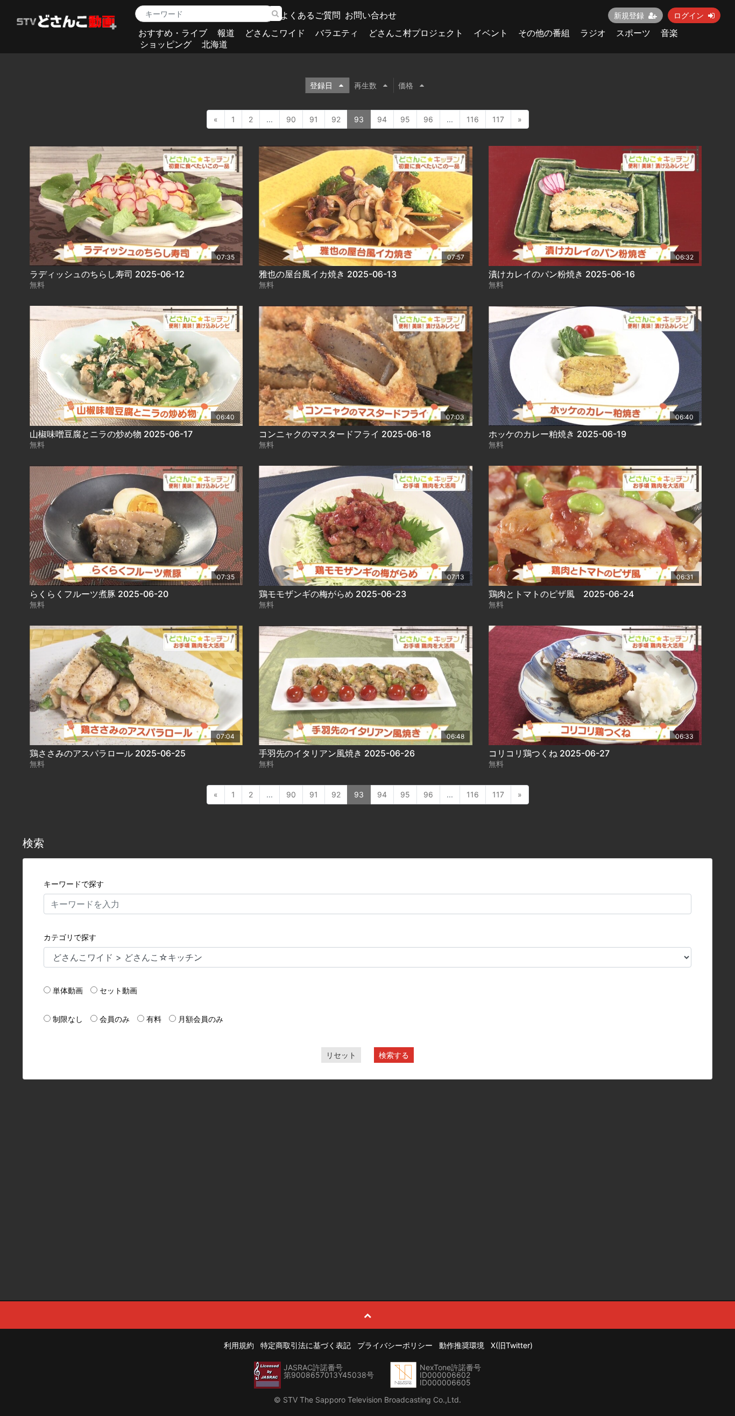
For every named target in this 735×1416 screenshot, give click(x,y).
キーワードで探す (74, 883)
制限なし (68, 1019)
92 (336, 119)
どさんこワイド (275, 32)
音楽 (669, 32)
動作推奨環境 (461, 1345)
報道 (226, 32)
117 (498, 119)
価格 (405, 85)
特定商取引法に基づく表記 (305, 1345)
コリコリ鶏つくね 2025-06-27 (549, 753)
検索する (394, 1055)
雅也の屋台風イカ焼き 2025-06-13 (328, 274)
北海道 (215, 44)
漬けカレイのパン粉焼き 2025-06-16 (562, 274)
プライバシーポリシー (395, 1345)
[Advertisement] (367, 1165)
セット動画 (118, 990)
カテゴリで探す (70, 937)
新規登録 (629, 15)
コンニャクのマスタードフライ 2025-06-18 (345, 434)
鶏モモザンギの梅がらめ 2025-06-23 (332, 593)
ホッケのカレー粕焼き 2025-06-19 (557, 434)
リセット (341, 1055)
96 (428, 119)
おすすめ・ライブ (172, 32)
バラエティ (336, 32)
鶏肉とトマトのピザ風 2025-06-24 (561, 593)
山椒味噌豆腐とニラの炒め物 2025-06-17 (111, 434)
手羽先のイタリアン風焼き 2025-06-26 (337, 753)
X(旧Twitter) (512, 1345)
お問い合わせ (371, 15)
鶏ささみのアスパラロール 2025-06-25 (108, 753)
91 (313, 119)
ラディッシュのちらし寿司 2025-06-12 (107, 274)
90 (291, 119)
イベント (490, 32)
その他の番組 (544, 32)
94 (382, 119)
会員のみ (115, 1019)
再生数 (365, 85)
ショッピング (166, 44)
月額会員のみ (200, 1019)
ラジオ (593, 32)
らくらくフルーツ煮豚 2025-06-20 (99, 593)
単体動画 (68, 990)
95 (405, 119)
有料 (153, 1019)
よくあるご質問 (310, 15)
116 (473, 119)
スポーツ (633, 32)
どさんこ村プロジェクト (416, 32)
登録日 (321, 85)
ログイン (689, 15)
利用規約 (239, 1345)
